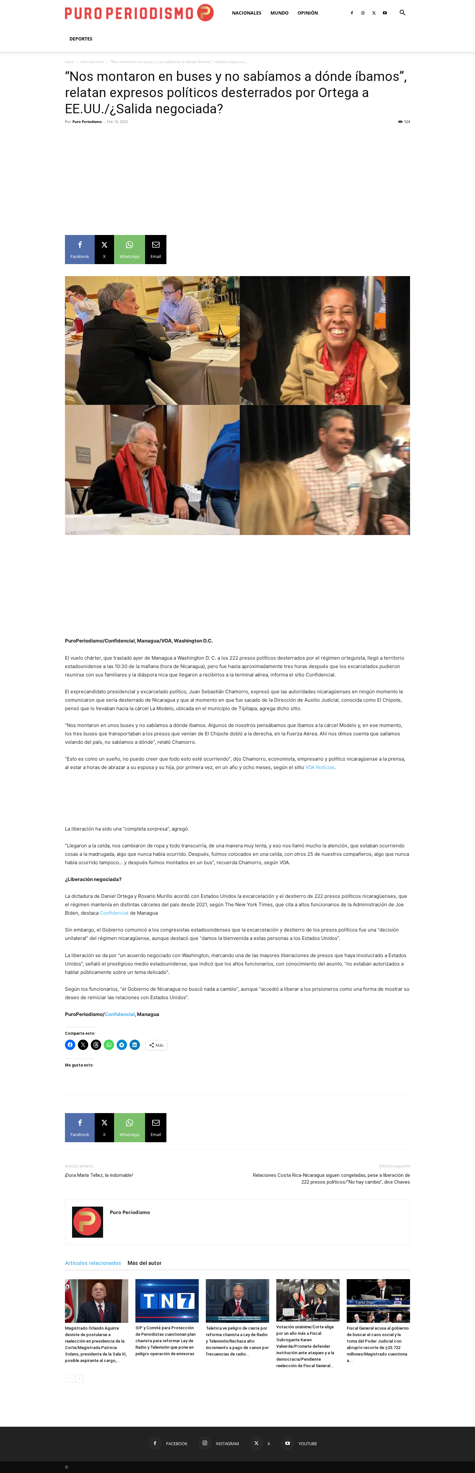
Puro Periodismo (87, 121)
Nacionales (246, 13)
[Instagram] (363, 13)
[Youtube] (385, 13)
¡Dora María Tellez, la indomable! (99, 1175)
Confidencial (114, 913)
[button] (402, 13)
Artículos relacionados (93, 1263)
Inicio (69, 61)
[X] (374, 13)
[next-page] (79, 1379)
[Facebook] (352, 13)
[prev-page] (69, 1379)
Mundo (279, 13)
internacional (92, 61)
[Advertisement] (237, 175)
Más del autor (145, 1263)
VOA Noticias (319, 767)
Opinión (308, 13)
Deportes (80, 39)
